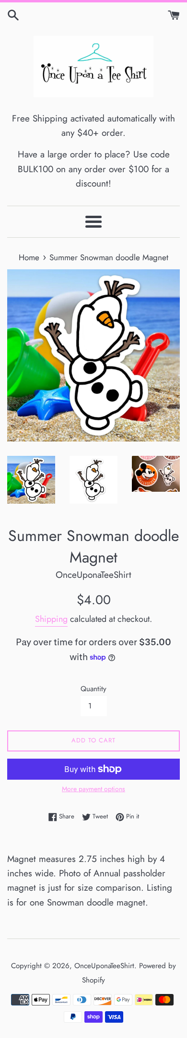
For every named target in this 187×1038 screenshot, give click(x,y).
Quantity (93, 689)
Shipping (51, 619)
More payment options (93, 789)
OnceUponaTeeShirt (104, 966)
